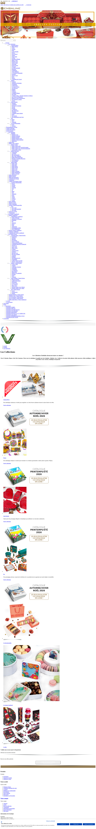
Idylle (13, 114)
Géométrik (14, 268)
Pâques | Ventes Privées (15, 263)
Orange (13, 186)
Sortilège (14, 103)
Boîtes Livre (14, 170)
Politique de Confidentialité (9, 790)
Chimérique (14, 70)
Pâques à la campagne (17, 273)
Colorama (14, 92)
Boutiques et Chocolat (17, 219)
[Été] (14, 558)
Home (4, 304)
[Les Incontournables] (21, 621)
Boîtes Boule (15, 166)
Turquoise (14, 194)
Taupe (13, 196)
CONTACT (14, 1)
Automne (14, 222)
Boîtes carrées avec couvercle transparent (21, 148)
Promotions (5, 776)
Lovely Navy (15, 283)
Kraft (13, 195)
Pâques (11, 80)
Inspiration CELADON (11, 314)
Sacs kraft (14, 210)
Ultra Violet (14, 56)
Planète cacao (15, 61)
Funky (13, 47)
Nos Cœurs (14, 115)
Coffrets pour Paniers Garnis (15, 181)
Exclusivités (6, 318)
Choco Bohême (15, 71)
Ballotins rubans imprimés (17, 139)
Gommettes (14, 269)
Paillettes (14, 256)
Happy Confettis (15, 241)
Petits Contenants (13, 204)
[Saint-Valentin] (14, 500)
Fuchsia (13, 185)
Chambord (14, 104)
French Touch (15, 65)
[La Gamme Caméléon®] (31, 673)
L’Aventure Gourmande (17, 73)
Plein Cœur (14, 285)
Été (11, 118)
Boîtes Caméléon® (13, 215)
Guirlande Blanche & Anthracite (19, 244)
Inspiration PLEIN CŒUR (12, 317)
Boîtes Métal (13, 162)
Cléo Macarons (15, 160)
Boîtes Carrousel (15, 173)
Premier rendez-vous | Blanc (18, 288)
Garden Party (15, 85)
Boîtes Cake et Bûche (14, 143)
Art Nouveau (15, 88)
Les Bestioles (15, 270)
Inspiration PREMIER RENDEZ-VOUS (15, 316)
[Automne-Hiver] (33, 384)
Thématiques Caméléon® (16, 216)
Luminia (14, 249)
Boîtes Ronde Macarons (17, 157)
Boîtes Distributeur (16, 172)
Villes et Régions (15, 217)
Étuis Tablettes (12, 201)
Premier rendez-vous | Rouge (18, 287)
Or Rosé (14, 199)
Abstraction (14, 226)
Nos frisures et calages (17, 99)
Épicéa (13, 53)
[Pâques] (14, 442)
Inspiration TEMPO (10, 307)
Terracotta (14, 64)
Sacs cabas (14, 207)
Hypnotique (14, 240)
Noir (13, 192)
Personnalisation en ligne (11, 127)
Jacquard (14, 66)
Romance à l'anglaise (16, 105)
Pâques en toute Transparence (18, 98)
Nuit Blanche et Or (16, 258)
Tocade (13, 107)
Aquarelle (14, 122)
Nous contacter (6, 793)
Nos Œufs (14, 94)
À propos (5, 789)
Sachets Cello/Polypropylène (15, 205)
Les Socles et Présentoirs (17, 97)
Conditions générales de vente (10, 788)
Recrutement (6, 792)
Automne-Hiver (13, 45)
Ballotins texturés (15, 137)
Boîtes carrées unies (16, 146)
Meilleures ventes (7, 779)
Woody (13, 78)
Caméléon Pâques (16, 93)
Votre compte (4, 798)
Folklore (14, 90)
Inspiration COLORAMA (12, 311)
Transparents (12, 212)
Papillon (13, 89)
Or (12, 190)
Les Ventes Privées (11, 234)
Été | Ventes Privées (14, 289)
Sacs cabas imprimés (16, 209)
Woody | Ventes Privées (17, 262)
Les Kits (8, 301)
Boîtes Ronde (15, 167)
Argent (13, 197)
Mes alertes (5, 811)
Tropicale (14, 277)
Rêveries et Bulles (16, 254)
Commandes (6, 807)
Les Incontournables (14, 123)
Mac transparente (15, 154)
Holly (13, 50)
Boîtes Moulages (12, 175)
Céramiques (11, 180)
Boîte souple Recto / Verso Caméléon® (17, 299)
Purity (13, 275)
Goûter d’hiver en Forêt (17, 260)
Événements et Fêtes (16, 228)
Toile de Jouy (15, 63)
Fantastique (14, 236)
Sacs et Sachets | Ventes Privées (16, 298)
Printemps (14, 220)
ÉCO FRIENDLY (16, 229)
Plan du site (6, 794)
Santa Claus (14, 246)
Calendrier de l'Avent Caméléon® (16, 233)
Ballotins (12, 133)
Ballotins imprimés (16, 136)
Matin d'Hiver (15, 46)
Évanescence (15, 292)
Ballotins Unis (15, 134)
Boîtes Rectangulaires (14, 177)
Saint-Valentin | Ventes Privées (17, 278)
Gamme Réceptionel (10, 129)
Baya (13, 120)
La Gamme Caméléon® (12, 214)
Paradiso (14, 274)
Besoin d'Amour (15, 279)
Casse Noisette (15, 51)
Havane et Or (15, 253)
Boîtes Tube (14, 163)
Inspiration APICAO (10, 308)
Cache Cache (15, 264)
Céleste (13, 58)
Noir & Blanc (15, 161)
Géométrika (14, 259)
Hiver (13, 224)
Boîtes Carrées (13, 144)
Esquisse (14, 74)
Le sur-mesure (9, 302)
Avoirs (4, 804)
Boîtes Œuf (14, 165)
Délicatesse (14, 282)
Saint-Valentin (13, 102)
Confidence (14, 109)
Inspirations (7, 306)
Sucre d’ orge (15, 75)
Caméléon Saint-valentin (17, 113)
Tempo (13, 55)
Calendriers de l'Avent (17, 79)
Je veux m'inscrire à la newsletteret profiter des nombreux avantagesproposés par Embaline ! (48, 762)
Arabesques (14, 152)
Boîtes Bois (11, 142)
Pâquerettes (14, 272)
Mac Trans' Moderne (16, 156)
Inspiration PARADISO (11, 312)
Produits (6, 42)
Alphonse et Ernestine (17, 83)
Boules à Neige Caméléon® (15, 230)
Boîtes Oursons (12, 176)
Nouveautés (6, 303)
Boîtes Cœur (14, 168)
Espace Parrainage (7, 809)
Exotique (14, 81)
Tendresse (14, 112)
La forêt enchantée (16, 68)
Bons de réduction (7, 806)
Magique (14, 239)
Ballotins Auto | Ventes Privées (16, 296)
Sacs (11, 206)
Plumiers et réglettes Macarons (18, 158)
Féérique (14, 238)
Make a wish (14, 60)
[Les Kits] (21, 725)
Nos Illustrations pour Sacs (18, 117)
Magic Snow (14, 248)
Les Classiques (10, 132)
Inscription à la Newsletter (9, 795)
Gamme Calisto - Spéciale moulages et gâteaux (22, 95)
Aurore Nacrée (15, 250)
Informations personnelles (9, 808)
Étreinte (13, 108)
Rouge (13, 183)
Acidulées (14, 153)
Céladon (14, 265)
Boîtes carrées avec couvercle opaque (20, 147)
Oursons (14, 126)
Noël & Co (14, 245)
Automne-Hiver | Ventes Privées (17, 235)
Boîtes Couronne (15, 171)
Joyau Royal (14, 54)
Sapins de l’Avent (13, 211)
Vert (13, 188)
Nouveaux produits (7, 777)
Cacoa (13, 290)
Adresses (5, 803)
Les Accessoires (9, 131)
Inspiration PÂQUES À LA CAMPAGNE (15, 313)
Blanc (13, 191)
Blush (13, 119)
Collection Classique (16, 267)
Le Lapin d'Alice (15, 87)
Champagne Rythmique (17, 243)
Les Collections (10, 44)
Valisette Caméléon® (13, 231)
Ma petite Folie (15, 110)
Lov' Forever (15, 284)
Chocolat (14, 187)
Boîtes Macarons (14, 151)
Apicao (13, 100)
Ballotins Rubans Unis (17, 138)
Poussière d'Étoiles (16, 59)
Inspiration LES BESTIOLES (13, 309)
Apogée (13, 49)
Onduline (14, 251)
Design (13, 293)
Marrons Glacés (12, 202)
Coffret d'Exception (16, 280)
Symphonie (14, 84)
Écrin (13, 76)
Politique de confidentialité (50, 820)
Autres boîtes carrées (16, 149)
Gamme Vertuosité (10, 128)
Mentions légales (7, 787)
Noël (13, 225)
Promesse (14, 69)
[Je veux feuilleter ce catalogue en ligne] (27, 418)
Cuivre (13, 200)
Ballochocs (14, 141)
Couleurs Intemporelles (15, 182)
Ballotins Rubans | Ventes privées (16, 294)
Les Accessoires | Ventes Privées (16, 297)
